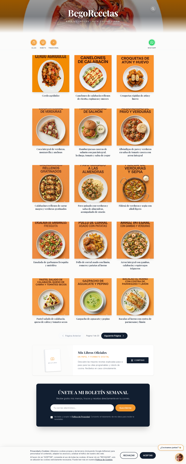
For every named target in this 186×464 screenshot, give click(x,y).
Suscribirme (125, 408)
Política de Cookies (103, 460)
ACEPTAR (147, 455)
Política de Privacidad (81, 417)
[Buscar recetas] (153, 8)
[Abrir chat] (179, 457)
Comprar (139, 360)
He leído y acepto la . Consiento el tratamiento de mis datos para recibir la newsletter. (94, 418)
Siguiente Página (112, 335)
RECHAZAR (129, 455)
